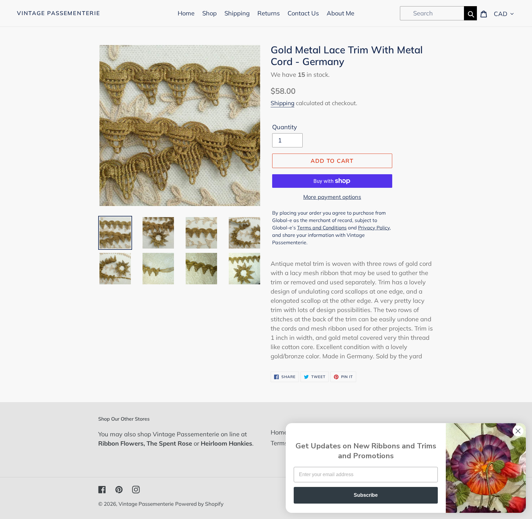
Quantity (284, 127)
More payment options (332, 196)
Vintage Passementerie (58, 13)
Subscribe (366, 495)
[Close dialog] (518, 431)
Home (279, 432)
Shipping (282, 103)
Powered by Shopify (199, 503)
